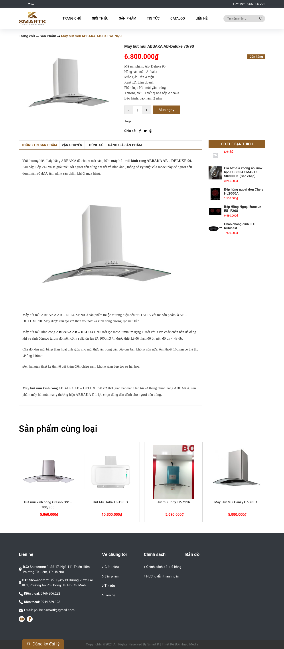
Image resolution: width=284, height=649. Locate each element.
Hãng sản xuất (134, 72)
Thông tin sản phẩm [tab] (39, 145)
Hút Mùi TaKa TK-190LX (110, 502)
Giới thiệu (100, 18)
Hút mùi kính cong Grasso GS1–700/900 (48, 504)
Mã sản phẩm (133, 66)
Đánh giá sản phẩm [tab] (125, 145)
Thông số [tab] (95, 145)
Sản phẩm (112, 576)
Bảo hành (131, 98)
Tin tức (110, 586)
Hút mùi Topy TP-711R (173, 502)
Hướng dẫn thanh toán (162, 576)
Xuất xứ (130, 82)
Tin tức (153, 18)
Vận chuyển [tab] (72, 145)
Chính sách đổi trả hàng (163, 567)
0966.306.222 (255, 4)
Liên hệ (201, 18)
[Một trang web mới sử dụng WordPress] (33, 19)
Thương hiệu (133, 93)
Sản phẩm (127, 18)
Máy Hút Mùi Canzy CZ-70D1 (236, 502)
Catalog (177, 18)
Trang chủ (72, 18)
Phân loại (130, 88)
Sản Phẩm (48, 36)
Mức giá (130, 77)
